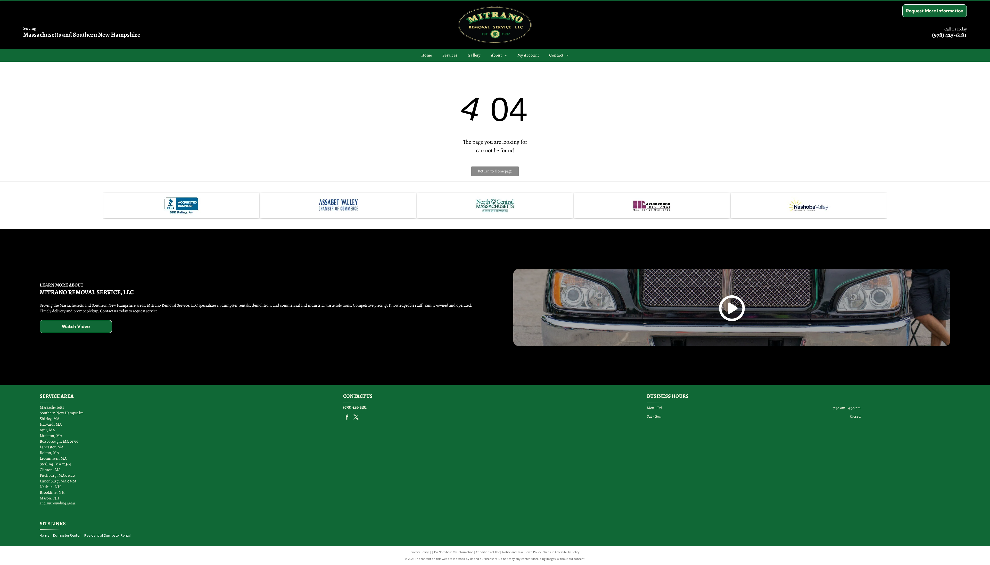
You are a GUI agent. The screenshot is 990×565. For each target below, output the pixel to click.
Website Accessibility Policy (561, 552)
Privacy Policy (419, 552)
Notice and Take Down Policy (521, 552)
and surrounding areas (58, 503)
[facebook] (347, 417)
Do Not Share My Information (454, 552)
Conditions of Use (488, 552)
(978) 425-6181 (949, 35)
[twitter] (356, 417)
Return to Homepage (495, 171)
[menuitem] (426, 55)
